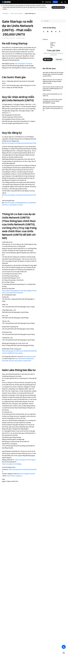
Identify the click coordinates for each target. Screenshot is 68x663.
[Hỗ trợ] (64, 653)
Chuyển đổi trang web (58, 7)
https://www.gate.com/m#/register (25, 460)
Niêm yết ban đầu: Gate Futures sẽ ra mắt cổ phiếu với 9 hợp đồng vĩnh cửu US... (53, 108)
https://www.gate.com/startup (23, 63)
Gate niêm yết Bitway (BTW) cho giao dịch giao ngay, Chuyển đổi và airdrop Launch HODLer (53, 74)
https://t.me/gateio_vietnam (27, 473)
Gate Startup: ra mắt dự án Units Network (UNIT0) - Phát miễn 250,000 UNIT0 (30, 13)
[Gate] (6, 2)
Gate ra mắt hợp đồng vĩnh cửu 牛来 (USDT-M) (52, 94)
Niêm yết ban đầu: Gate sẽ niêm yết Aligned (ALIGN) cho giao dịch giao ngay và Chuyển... (52, 81)
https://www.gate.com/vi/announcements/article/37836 (20, 143)
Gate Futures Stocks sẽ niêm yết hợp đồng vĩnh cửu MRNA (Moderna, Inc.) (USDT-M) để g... (53, 88)
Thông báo (5, 13)
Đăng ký (55, 2)
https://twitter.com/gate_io (14, 476)
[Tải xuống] (64, 647)
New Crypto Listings (16, 13)
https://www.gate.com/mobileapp (11, 464)
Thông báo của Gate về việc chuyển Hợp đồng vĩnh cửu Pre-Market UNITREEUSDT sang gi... (52, 101)
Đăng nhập (48, 2)
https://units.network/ (29, 356)
